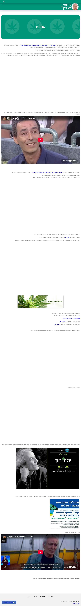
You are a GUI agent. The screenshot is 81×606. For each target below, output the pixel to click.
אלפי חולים (66, 237)
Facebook (42, 596)
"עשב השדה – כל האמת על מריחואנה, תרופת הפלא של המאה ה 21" (38, 45)
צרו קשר (35, 596)
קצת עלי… (50, 596)
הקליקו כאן (62, 321)
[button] (61, 6)
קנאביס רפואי (76, 604)
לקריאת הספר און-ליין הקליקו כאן (71, 318)
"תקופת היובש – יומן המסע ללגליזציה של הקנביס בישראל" (47, 172)
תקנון (29, 596)
